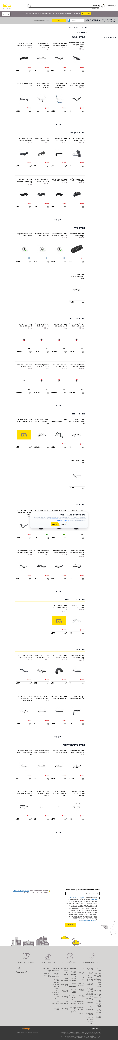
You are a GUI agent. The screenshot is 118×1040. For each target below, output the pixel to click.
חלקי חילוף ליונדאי (98, 1013)
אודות (99, 971)
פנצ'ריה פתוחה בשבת (64, 975)
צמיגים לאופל (55, 971)
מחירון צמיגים (72, 987)
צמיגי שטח (82, 999)
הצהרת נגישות (47, 968)
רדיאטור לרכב (72, 995)
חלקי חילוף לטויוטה (98, 1009)
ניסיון (66, 994)
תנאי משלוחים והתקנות (97, 980)
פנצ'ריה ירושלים (66, 971)
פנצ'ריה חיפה (64, 968)
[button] (6, 14)
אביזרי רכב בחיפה (98, 987)
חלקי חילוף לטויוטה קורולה (98, 1005)
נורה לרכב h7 (89, 1017)
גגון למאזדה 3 (97, 998)
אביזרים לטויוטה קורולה (57, 1000)
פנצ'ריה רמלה (55, 1003)
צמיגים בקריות (64, 1012)
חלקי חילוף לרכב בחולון (56, 983)
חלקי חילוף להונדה (98, 1001)
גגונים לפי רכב (64, 988)
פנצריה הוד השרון (82, 976)
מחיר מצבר (73, 989)
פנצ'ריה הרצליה (83, 980)
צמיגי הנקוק (81, 993)
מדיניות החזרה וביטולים (97, 976)
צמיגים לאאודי (55, 968)
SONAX (74, 998)
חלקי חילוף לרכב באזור (90, 976)
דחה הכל (63, 524)
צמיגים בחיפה (55, 977)
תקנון (49, 971)
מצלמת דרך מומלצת (73, 992)
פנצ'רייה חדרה (64, 1003)
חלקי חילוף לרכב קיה (65, 991)
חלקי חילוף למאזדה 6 (90, 969)
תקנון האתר (81, 898)
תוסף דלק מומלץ (73, 972)
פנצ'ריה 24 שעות (56, 1009)
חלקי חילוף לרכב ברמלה (90, 980)
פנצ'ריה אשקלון (57, 989)
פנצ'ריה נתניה (55, 992)
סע (59, 20)
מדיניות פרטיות (99, 983)
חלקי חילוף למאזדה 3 (98, 1017)
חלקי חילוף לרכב (79, 27)
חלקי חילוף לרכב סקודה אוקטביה (90, 985)
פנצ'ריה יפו (56, 1006)
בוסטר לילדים (64, 978)
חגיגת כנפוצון (47, 973)
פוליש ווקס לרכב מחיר (73, 1012)
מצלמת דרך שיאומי (56, 980)
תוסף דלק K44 (72, 969)
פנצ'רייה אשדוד (66, 1000)
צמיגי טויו (56, 986)
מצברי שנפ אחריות (56, 974)
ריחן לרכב (82, 1013)
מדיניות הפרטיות (54, 518)
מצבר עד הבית (72, 981)
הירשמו (70, 925)
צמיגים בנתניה (81, 1007)
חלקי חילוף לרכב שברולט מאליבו (89, 995)
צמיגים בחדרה (81, 1001)
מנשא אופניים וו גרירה (89, 1014)
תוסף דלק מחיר (73, 975)
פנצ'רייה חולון (81, 983)
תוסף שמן (73, 978)
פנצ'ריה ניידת (55, 1012)
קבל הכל (54, 524)
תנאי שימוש (98, 973)
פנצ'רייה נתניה (64, 1006)
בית (86, 27)
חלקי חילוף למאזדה (90, 973)
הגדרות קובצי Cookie (21, 972)
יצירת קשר (98, 968)
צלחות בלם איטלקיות (82, 990)
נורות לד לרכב (89, 1019)
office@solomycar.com (88, 920)
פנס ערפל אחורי (82, 969)
